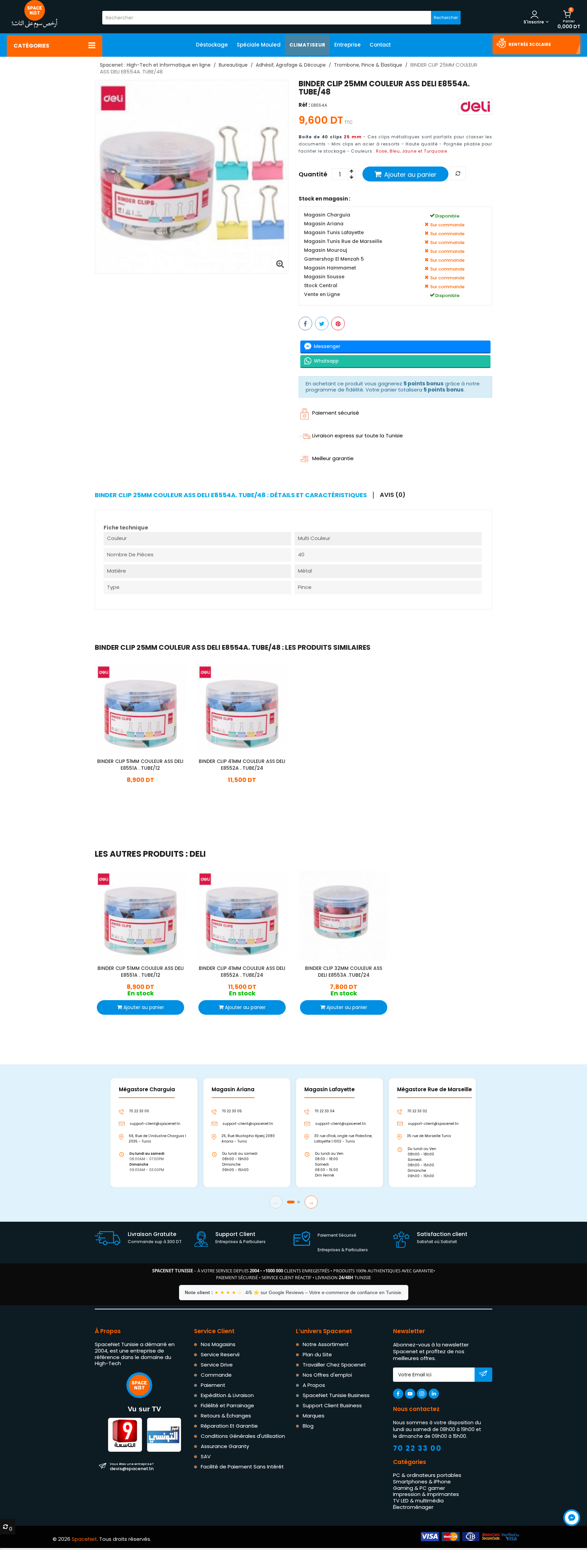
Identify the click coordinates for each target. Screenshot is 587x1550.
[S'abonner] (483, 1375)
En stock (140, 790)
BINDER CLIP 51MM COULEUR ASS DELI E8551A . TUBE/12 (140, 764)
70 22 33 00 (417, 1448)
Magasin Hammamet (330, 268)
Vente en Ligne (322, 294)
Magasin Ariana (323, 224)
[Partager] (305, 323)
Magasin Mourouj (325, 250)
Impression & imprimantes (426, 1494)
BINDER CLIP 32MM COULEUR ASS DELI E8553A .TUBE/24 (343, 971)
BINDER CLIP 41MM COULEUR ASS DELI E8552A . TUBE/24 (241, 764)
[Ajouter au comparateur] (458, 174)
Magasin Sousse (324, 277)
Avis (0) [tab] (393, 495)
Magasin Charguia (327, 215)
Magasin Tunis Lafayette (334, 232)
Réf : (304, 105)
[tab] (234, 495)
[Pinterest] (338, 323)
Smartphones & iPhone (422, 1481)
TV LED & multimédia (418, 1500)
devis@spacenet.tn (132, 1466)
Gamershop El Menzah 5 (334, 259)
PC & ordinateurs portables (427, 1475)
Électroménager (413, 1507)
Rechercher (446, 17)
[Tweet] (321, 323)
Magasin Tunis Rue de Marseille (343, 241)
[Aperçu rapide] (146, 708)
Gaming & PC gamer (419, 1487)
